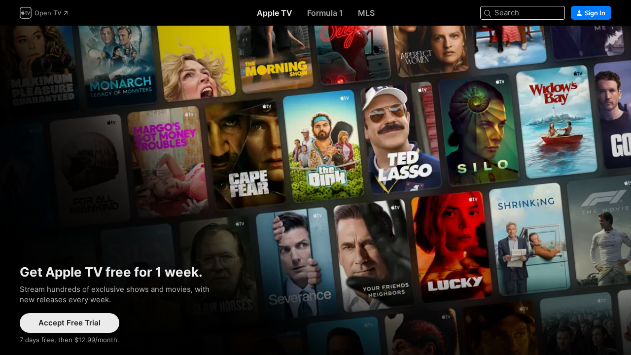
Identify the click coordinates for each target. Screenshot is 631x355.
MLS (366, 13)
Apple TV (274, 13)
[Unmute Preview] (604, 45)
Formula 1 (325, 13)
